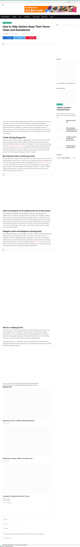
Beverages (59, 104)
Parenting (27, 16)
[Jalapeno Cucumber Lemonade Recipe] (67, 96)
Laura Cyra (6, 33)
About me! (44, 16)
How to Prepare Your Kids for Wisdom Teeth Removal (24, 383)
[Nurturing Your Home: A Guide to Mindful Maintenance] (27, 403)
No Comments (24, 33)
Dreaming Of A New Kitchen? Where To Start (16, 496)
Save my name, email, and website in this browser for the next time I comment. (24, 534)
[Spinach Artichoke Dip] (61, 122)
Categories (59, 158)
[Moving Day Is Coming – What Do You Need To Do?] (27, 441)
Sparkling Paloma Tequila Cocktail (70, 146)
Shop (51, 16)
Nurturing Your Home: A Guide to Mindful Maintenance (19, 420)
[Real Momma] (12, 9)
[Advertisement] (27, 362)
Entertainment (5, 16)
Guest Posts (36, 16)
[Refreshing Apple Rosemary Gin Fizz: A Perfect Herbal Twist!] (61, 130)
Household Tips (7, 22)
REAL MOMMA (8, 545)
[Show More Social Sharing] (38, 37)
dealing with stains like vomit (17, 146)
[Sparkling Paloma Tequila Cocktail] (61, 148)
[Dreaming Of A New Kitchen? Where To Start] (27, 478)
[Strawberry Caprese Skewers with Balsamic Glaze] (61, 139)
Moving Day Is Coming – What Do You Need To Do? (18, 458)
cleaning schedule (39, 241)
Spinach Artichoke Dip (71, 121)
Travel (14, 16)
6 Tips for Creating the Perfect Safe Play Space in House (23, 385)
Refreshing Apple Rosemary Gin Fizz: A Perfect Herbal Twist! (71, 129)
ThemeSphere (23, 545)
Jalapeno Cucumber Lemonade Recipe (64, 109)
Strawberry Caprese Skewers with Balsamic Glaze (71, 138)
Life (20, 16)
